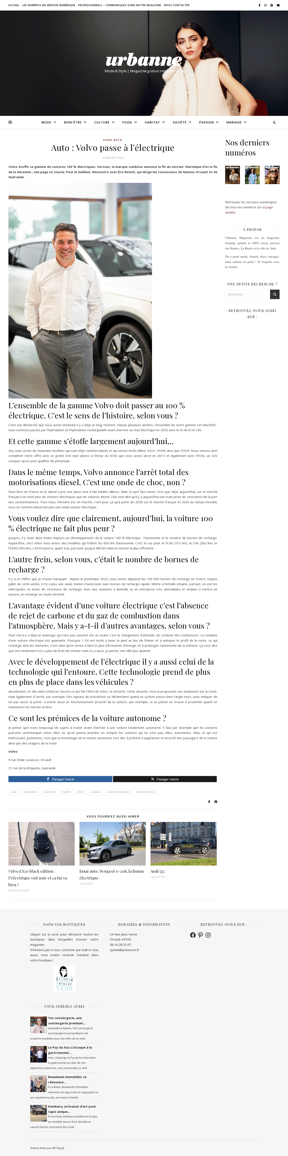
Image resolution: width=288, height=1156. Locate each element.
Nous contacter (177, 5)
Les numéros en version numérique (48, 5)
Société (180, 122)
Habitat (152, 122)
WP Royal (58, 1148)
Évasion (206, 122)
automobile (30, 792)
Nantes (66, 792)
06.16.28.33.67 (120, 944)
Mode (46, 122)
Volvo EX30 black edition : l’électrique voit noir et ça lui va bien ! (37, 878)
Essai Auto (50, 792)
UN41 (80, 792)
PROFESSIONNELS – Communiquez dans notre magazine (119, 5)
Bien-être (73, 122)
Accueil (13, 5)
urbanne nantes (145, 792)
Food (127, 122)
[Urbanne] (144, 59)
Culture (102, 122)
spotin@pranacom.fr (124, 950)
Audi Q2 (158, 871)
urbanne (96, 792)
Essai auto (112, 140)
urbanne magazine (118, 792)
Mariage (234, 122)
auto (14, 792)
